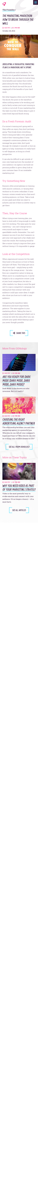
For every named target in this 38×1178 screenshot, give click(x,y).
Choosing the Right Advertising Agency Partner (18, 421)
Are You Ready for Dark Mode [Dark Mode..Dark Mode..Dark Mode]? (16, 380)
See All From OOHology (19, 446)
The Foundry (8, 10)
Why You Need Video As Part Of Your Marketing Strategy (18, 487)
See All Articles (19, 510)
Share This (20, 333)
